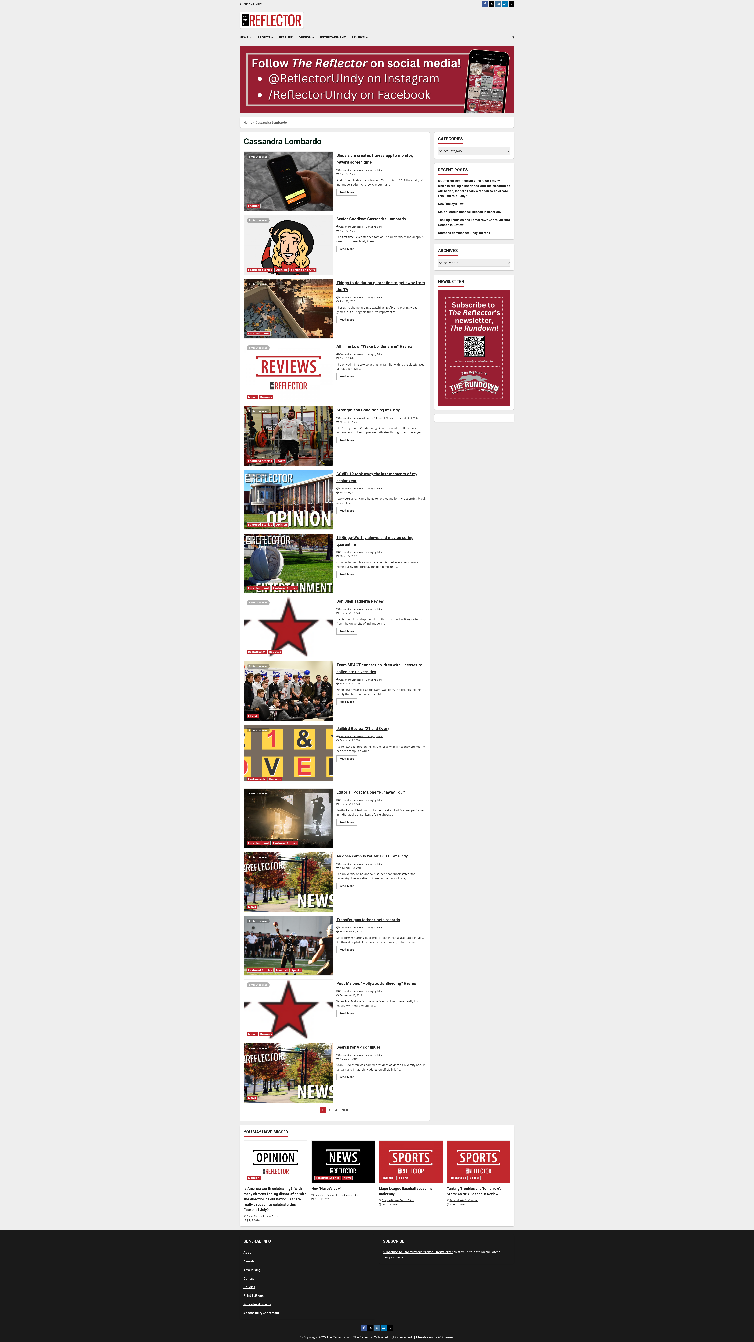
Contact (249, 1278)
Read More (348, 193)
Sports (263, 37)
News (244, 37)
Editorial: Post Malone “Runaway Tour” (288, 818)
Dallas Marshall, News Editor (262, 1216)
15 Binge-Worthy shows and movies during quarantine (288, 563)
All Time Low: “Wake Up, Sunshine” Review (288, 372)
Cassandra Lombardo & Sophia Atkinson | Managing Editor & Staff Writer (379, 418)
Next (345, 1110)
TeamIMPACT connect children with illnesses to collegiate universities (288, 691)
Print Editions (253, 1295)
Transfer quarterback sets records (288, 946)
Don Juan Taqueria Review (288, 627)
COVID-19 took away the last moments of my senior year (288, 500)
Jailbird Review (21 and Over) (288, 754)
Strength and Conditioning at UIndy (288, 436)
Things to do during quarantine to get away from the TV (288, 309)
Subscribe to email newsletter (418, 1252)
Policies (249, 1287)
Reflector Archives (257, 1304)
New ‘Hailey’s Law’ (451, 204)
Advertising (252, 1270)
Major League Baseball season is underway (469, 212)
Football (282, 970)
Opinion (304, 37)
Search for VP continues (288, 1073)
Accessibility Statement (261, 1313)
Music (252, 397)
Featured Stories (260, 270)
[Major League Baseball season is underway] (411, 1161)
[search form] (513, 37)
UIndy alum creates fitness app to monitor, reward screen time (288, 181)
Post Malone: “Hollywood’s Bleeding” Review (288, 1009)
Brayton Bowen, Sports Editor (398, 1200)
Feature (286, 37)
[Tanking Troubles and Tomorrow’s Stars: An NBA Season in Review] (479, 1161)
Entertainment (333, 37)
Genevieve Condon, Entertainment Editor (336, 1195)
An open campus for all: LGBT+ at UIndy (288, 882)
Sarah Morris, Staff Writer (464, 1200)
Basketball (458, 1178)
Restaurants (256, 652)
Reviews (358, 37)
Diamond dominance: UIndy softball (464, 233)
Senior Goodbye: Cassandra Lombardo (288, 245)
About (248, 1253)
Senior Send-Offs (303, 270)
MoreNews (424, 1337)
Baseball (389, 1178)
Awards (249, 1261)
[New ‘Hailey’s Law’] (343, 1161)
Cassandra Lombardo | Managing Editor (361, 170)
